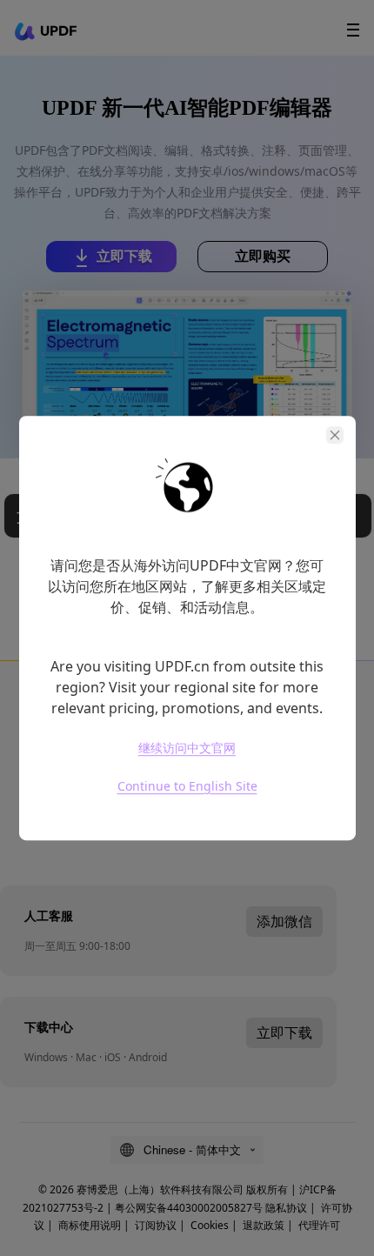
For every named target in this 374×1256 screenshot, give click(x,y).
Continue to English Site (187, 786)
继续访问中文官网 (187, 747)
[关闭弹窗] (335, 435)
